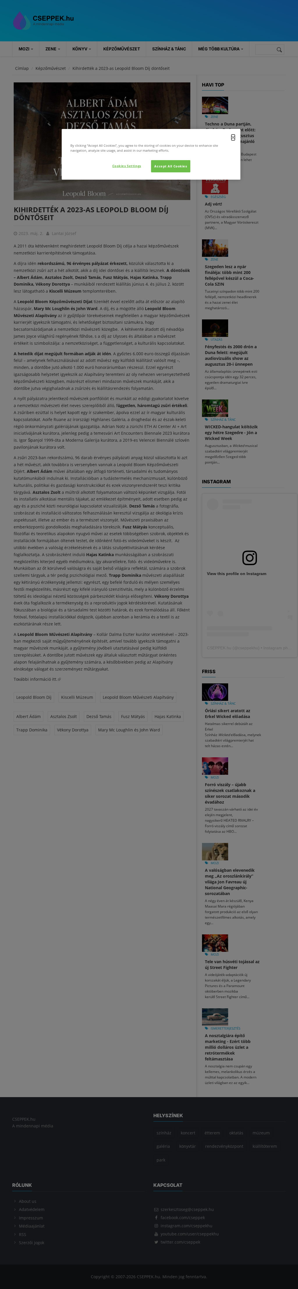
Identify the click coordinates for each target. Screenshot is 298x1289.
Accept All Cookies (170, 166)
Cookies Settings (126, 166)
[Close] (233, 137)
